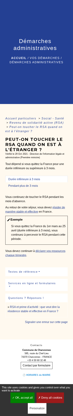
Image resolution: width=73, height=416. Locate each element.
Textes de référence (23, 271)
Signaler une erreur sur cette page (46, 322)
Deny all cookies (51, 397)
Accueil (19, 58)
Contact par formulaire (36, 365)
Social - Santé (52, 118)
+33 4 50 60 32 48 (36, 360)
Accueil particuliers (21, 118)
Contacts (36, 345)
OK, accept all (24, 397)
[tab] (36, 179)
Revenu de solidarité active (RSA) (36, 122)
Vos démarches (45, 58)
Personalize (37, 408)
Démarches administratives (36, 62)
